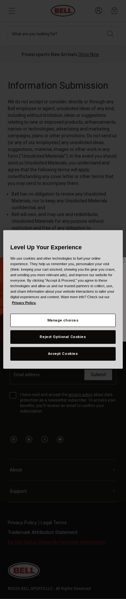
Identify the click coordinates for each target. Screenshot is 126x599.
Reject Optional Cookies (63, 336)
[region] (63, 299)
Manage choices (63, 320)
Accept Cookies (63, 353)
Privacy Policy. (24, 302)
